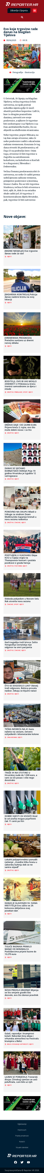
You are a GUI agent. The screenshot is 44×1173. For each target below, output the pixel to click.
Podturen (18, 566)
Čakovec (17, 523)
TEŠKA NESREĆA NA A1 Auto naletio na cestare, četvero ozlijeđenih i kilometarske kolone (22, 732)
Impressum (22, 1130)
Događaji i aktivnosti (20, 1044)
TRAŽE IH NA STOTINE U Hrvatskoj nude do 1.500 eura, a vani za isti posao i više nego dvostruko (21, 776)
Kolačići (22, 1141)
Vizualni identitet (22, 1147)
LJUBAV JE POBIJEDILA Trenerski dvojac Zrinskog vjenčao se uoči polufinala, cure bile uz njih (21, 1079)
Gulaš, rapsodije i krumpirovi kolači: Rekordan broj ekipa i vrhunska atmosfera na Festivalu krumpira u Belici (22, 1037)
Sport (25, 392)
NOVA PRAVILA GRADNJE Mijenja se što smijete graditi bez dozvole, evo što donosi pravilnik (21, 992)
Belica (9, 1044)
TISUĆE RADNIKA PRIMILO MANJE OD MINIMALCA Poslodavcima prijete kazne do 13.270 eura (20, 950)
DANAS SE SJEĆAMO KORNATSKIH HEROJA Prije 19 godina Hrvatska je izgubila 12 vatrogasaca (20, 472)
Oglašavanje (22, 1124)
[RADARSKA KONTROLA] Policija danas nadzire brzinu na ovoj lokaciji (21, 297)
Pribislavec (18, 392)
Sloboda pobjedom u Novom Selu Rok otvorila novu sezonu (22, 600)
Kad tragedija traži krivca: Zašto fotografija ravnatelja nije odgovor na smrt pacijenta (21, 645)
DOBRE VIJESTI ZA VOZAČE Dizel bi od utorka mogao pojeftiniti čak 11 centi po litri (21, 819)
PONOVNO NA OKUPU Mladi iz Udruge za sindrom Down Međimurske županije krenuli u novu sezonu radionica (20, 515)
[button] (35, 11)
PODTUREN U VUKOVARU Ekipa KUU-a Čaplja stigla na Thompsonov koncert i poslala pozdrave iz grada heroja (21, 559)
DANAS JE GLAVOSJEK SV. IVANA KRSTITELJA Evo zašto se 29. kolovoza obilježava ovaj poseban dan (21, 907)
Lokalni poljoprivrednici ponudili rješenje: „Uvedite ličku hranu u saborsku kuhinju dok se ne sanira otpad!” (21, 863)
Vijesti (9, 257)
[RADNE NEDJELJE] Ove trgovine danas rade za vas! (21, 252)
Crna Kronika (12, 737)
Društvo (10, 392)
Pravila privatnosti (22, 1136)
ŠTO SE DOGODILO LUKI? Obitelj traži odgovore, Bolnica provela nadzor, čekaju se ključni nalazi (21, 688)
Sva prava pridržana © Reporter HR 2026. (22, 1170)
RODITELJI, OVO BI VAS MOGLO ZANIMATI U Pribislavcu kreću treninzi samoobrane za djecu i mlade (21, 385)
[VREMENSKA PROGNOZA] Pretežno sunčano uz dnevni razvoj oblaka (19, 340)
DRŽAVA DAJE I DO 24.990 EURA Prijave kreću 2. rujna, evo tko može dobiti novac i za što (20, 427)
